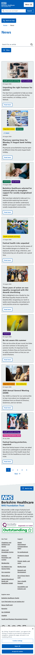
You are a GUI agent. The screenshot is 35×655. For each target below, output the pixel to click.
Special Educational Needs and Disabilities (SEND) (7, 581)
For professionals (23, 552)
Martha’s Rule (22, 567)
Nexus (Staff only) (7, 605)
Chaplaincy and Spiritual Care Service (6, 544)
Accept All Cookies (17, 651)
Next (16, 474)
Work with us (5, 576)
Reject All (17, 646)
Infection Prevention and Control (6, 558)
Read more (8, 105)
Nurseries (4, 608)
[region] (17, 640)
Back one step (10, 20)
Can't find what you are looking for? (12, 601)
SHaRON (4, 615)
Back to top (28, 488)
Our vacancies (5, 572)
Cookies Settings (17, 640)
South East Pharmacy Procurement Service (14, 619)
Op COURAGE (5, 612)
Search (29, 11)
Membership (5, 563)
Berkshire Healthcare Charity (10, 598)
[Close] (33, 629)
